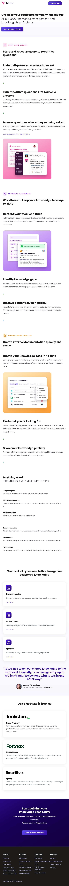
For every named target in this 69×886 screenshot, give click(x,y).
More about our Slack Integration (15, 134)
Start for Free (54, 3)
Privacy (58, 864)
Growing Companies (25, 867)
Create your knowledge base (34, 832)
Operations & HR (24, 873)
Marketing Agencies (25, 870)
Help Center (38, 858)
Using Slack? (23, 858)
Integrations (7, 861)
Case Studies (7, 864)
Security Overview (56, 861)
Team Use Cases (8, 867)
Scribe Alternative (40, 873)
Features (6, 858)
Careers (52, 858)
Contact (53, 867)
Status (8, 874)
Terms (52, 864)
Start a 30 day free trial (12, 29)
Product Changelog (9, 871)
